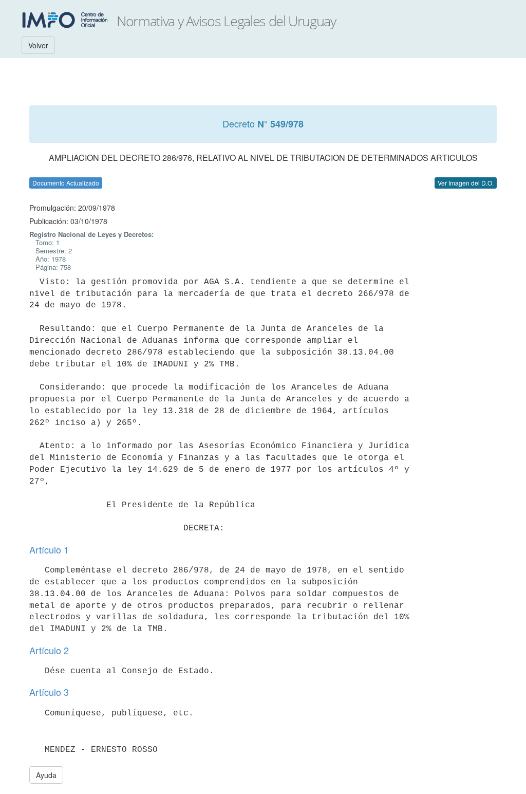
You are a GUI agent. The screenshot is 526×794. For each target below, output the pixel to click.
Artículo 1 (49, 549)
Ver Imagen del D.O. (466, 182)
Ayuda (46, 775)
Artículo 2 (49, 650)
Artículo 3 (49, 691)
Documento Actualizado (65, 182)
